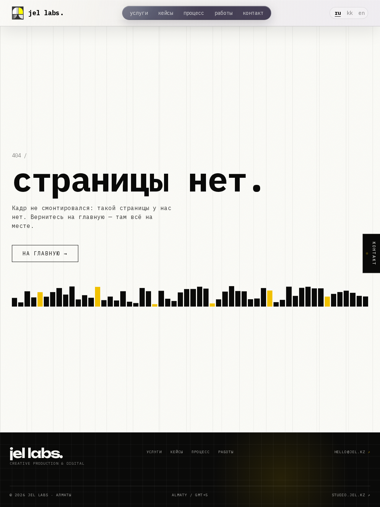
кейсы (165, 13)
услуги (139, 13)
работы (223, 13)
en (361, 13)
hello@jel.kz (352, 451)
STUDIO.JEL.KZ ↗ (351, 495)
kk (350, 13)
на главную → (45, 253)
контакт (253, 13)
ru (338, 13)
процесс (193, 13)
